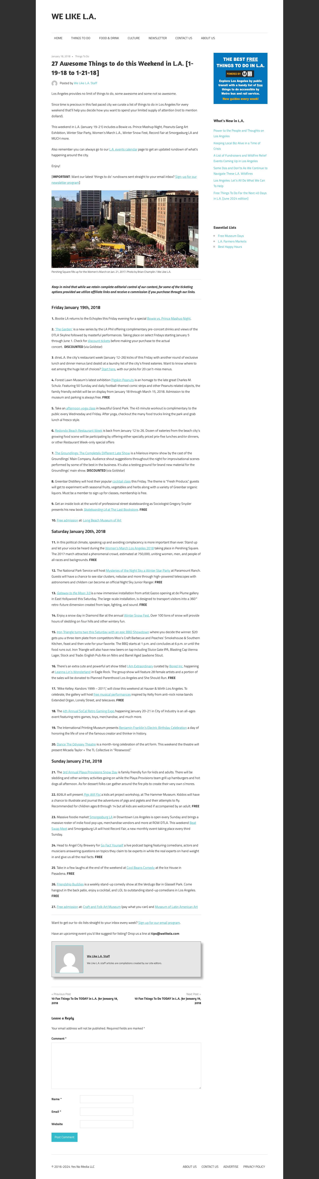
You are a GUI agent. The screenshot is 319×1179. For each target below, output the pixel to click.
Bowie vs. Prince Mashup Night (169, 318)
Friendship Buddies (70, 884)
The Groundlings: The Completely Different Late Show (92, 453)
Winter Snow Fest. (137, 615)
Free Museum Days (231, 235)
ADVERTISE (230, 1166)
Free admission (67, 520)
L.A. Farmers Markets (232, 241)
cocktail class (121, 481)
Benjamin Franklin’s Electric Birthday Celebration (153, 727)
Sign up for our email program (159, 922)
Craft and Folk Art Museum (102, 906)
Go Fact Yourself (112, 845)
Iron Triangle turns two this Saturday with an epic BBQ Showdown (103, 631)
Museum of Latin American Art (176, 906)
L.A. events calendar (123, 149)
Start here (108, 369)
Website (57, 1124)
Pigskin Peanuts (122, 379)
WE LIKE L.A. (74, 16)
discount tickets (99, 340)
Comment (59, 1038)
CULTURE (134, 38)
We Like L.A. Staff (85, 83)
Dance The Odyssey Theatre (76, 744)
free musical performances (112, 694)
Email (56, 1111)
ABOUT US (208, 38)
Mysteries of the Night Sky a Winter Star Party (138, 570)
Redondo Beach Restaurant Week (78, 430)
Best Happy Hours (230, 246)
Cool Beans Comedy (141, 867)
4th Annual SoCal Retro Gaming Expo (89, 711)
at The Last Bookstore (111, 509)
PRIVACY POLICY (254, 1166)
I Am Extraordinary (140, 666)
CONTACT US (183, 38)
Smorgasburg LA (101, 816)
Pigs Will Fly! (92, 794)
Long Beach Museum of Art (102, 520)
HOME (58, 38)
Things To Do (82, 56)
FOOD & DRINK (109, 38)
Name (57, 1099)
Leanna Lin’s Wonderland (73, 671)
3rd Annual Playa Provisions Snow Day (90, 772)
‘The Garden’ (64, 329)
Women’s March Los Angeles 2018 (129, 548)
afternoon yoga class (80, 408)
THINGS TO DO (80, 38)
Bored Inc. (176, 666)
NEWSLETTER (158, 38)
